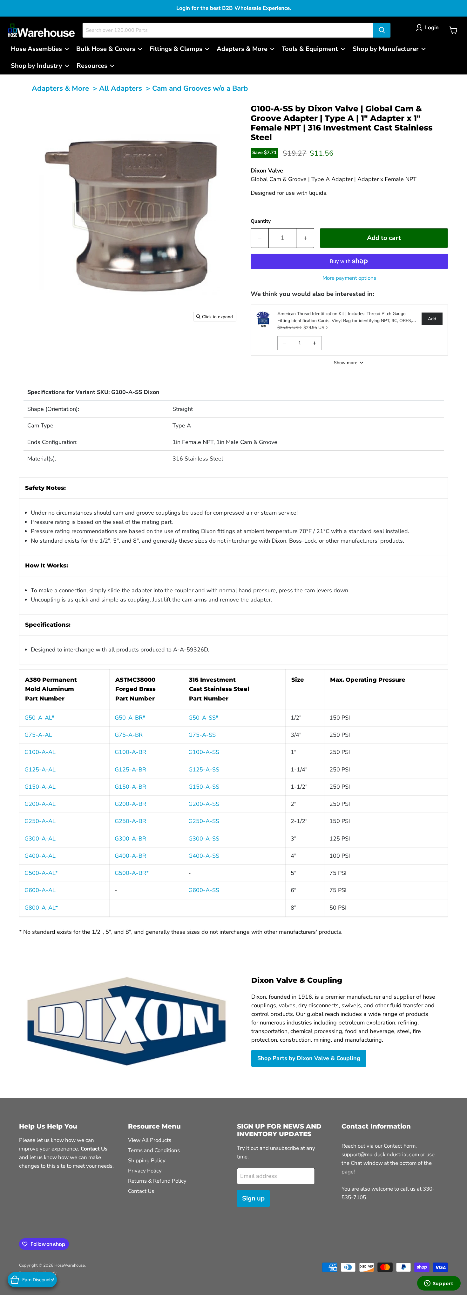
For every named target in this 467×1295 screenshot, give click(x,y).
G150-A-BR (130, 787)
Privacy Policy (145, 1170)
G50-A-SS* (203, 717)
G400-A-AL (40, 856)
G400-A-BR (130, 856)
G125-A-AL (40, 769)
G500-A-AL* (41, 873)
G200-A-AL (40, 804)
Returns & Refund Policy (157, 1181)
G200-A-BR (130, 804)
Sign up (253, 1198)
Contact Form (400, 1146)
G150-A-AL (40, 787)
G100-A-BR (130, 752)
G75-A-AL (38, 735)
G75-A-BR (129, 735)
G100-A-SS (203, 752)
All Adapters (120, 88)
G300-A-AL (40, 838)
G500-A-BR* (132, 873)
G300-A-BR (130, 838)
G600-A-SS (203, 890)
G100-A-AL (40, 752)
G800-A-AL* (41, 907)
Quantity (261, 221)
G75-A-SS (202, 735)
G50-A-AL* (39, 717)
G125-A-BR (130, 769)
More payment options (349, 278)
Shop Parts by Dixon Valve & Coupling (308, 1058)
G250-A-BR (130, 821)
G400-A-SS (203, 856)
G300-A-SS (203, 838)
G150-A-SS (203, 787)
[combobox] (228, 30)
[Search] (381, 30)
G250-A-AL (40, 821)
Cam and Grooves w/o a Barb (200, 88)
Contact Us (141, 1191)
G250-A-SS (203, 821)
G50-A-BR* (130, 717)
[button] (429, 28)
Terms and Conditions (154, 1150)
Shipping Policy (147, 1160)
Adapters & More (60, 88)
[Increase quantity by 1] (305, 238)
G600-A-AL (40, 890)
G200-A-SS (203, 804)
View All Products (149, 1140)
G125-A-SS (203, 769)
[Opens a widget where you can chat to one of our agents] (439, 1284)
